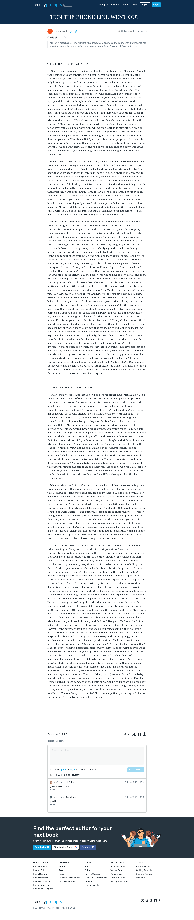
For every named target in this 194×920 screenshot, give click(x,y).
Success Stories (67, 881)
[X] (142, 900)
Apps (66, 5)
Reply (52, 790)
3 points (60, 782)
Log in (156, 5)
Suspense (60, 38)
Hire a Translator (41, 885)
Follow (73, 31)
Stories (115, 4)
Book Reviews (143, 866)
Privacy (50, 908)
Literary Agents (144, 874)
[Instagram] (146, 900)
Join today (40, 847)
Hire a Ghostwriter (42, 881)
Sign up (145, 5)
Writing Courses (92, 874)
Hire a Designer (40, 874)
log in (73, 769)
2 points (60, 797)
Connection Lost (130, 46)
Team (61, 870)
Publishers (141, 877)
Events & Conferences (96, 877)
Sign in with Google (64, 847)
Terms (42, 908)
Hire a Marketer (40, 877)
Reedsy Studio (117, 866)
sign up (63, 769)
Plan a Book (116, 874)
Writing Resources (119, 881)
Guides (88, 870)
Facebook (86, 847)
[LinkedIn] (151, 900)
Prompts (103, 4)
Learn (125, 4)
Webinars (89, 881)
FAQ (35, 908)
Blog (87, 866)
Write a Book (116, 870)
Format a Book (117, 877)
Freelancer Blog (92, 885)
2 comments (139, 31)
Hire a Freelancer (41, 866)
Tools (134, 4)
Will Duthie (70, 782)
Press (61, 874)
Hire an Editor (40, 870)
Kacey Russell (71, 797)
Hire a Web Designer (43, 889)
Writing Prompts (144, 870)
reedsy (47, 4)
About (62, 866)
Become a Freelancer (69, 877)
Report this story (55, 741)
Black (50, 38)
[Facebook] (155, 900)
